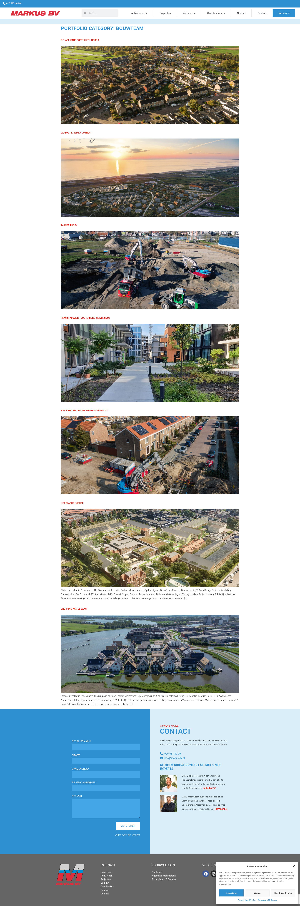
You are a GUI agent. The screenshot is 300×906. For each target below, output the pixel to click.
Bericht (77, 796)
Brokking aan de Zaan (74, 609)
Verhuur (187, 13)
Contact (262, 13)
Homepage (106, 872)
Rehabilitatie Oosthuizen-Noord (80, 40)
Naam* (76, 755)
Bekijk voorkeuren (283, 892)
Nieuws (241, 13)
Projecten (165, 13)
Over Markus (214, 13)
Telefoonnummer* (84, 782)
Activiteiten (137, 13)
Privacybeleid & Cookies (247, 900)
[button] (293, 866)
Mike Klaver (209, 788)
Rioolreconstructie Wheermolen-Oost (84, 410)
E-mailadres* (80, 769)
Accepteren (231, 892)
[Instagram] (213, 873)
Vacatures (284, 13)
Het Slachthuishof (72, 503)
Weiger (257, 892)
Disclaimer (157, 872)
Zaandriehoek (69, 225)
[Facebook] (205, 873)
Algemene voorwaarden (164, 875)
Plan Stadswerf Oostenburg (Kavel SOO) (85, 318)
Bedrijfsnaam (81, 741)
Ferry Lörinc (221, 809)
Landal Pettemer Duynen (75, 132)
